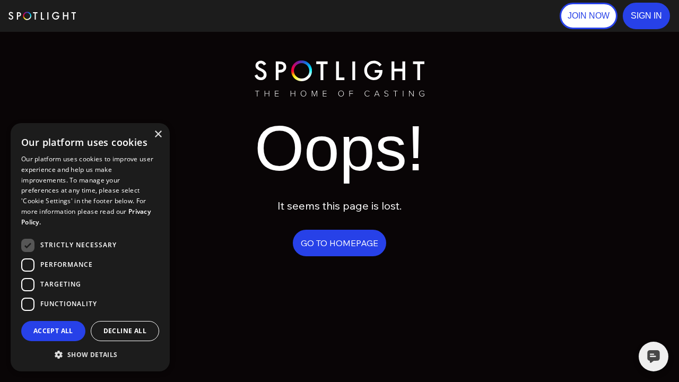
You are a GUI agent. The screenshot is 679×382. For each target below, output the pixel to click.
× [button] (158, 134)
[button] (646, 16)
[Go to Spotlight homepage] (42, 16)
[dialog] (90, 247)
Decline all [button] (124, 330)
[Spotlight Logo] (339, 65)
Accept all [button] (53, 330)
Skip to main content (117, 16)
